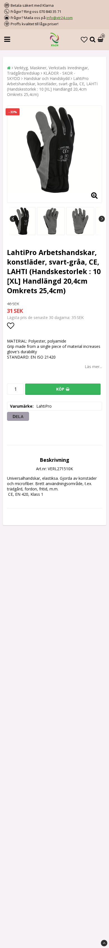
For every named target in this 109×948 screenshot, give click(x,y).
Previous (13, 219)
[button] (84, 39)
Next (102, 219)
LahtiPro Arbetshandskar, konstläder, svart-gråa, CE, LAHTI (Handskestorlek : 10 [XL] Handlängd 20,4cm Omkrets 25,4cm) (52, 86)
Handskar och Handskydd (47, 78)
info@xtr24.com (59, 17)
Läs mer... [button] (93, 366)
